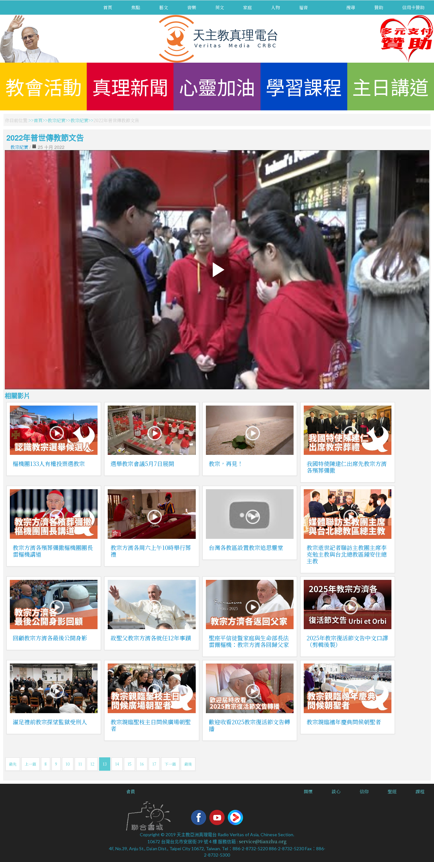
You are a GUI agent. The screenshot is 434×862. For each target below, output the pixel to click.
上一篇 (30, 764)
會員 (130, 791)
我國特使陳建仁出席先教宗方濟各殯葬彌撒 (347, 466)
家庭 (247, 7)
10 (67, 764)
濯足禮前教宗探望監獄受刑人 (50, 722)
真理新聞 (130, 86)
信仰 (364, 791)
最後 (188, 764)
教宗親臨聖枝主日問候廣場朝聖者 (151, 725)
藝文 (163, 7)
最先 (13, 764)
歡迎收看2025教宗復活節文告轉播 (249, 725)
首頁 (107, 7)
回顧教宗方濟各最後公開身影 (50, 638)
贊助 (378, 7)
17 (154, 764)
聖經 (392, 791)
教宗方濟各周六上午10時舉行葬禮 (151, 550)
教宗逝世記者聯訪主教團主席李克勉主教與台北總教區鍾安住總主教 (347, 554)
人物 (275, 7)
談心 (336, 791)
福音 (303, 7)
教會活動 (43, 86)
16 (142, 764)
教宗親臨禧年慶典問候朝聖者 (344, 722)
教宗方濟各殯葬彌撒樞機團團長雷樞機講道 (53, 550)
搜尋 (350, 7)
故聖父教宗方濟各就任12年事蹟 (151, 638)
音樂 (191, 7)
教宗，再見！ (226, 463)
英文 (219, 7)
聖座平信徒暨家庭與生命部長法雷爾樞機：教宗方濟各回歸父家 (249, 641)
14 (117, 764)
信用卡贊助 (413, 7)
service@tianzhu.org (263, 841)
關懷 (308, 791)
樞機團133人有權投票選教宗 (49, 463)
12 (92, 764)
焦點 (135, 7)
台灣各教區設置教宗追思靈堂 (246, 547)
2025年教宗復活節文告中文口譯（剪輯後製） (347, 641)
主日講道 (390, 86)
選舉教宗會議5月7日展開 (142, 463)
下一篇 (170, 764)
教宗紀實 (56, 120)
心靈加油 (217, 86)
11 (80, 764)
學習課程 (304, 86)
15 (129, 764)
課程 (420, 791)
